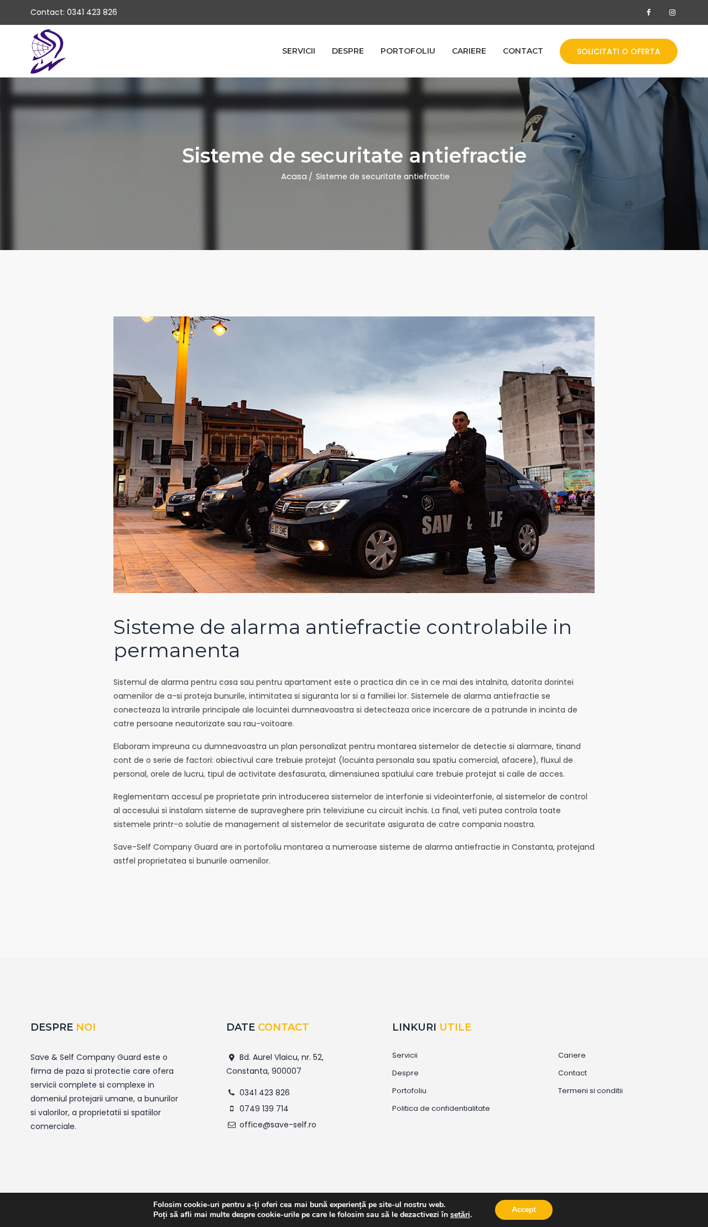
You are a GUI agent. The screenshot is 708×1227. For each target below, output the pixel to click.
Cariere (469, 51)
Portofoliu (408, 51)
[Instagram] (673, 12)
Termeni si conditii (590, 1090)
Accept (524, 1209)
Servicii (298, 51)
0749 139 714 (263, 1108)
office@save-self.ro (276, 1124)
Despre (348, 51)
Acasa (294, 176)
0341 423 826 (92, 12)
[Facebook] (649, 12)
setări (460, 1215)
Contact (523, 51)
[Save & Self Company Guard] (48, 51)
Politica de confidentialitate (441, 1108)
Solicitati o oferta (618, 51)
